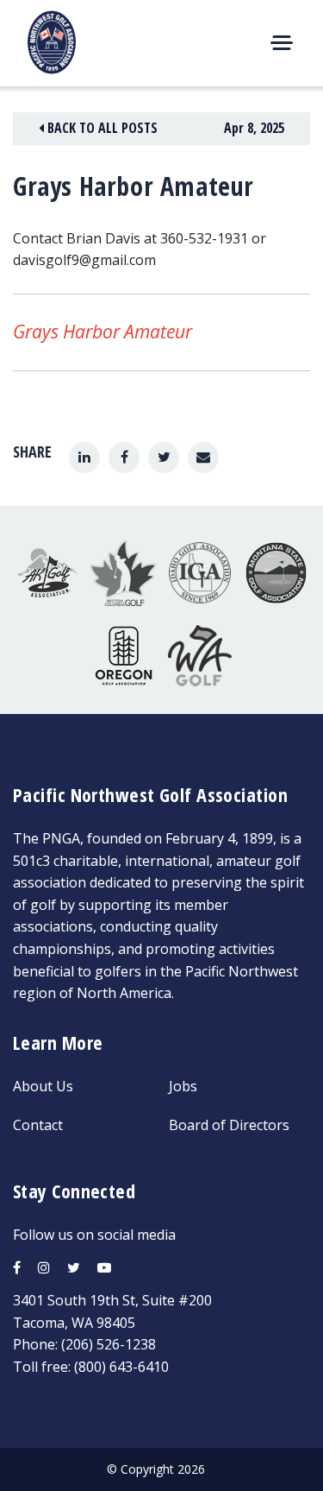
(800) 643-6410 (121, 1366)
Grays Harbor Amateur (102, 331)
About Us (43, 1086)
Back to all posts (101, 127)
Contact (38, 1124)
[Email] (203, 457)
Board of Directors (229, 1124)
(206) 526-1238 (108, 1344)
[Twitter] (163, 457)
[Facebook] (124, 457)
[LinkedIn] (84, 457)
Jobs (183, 1086)
